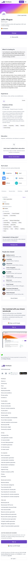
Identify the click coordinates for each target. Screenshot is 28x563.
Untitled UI (19, 554)
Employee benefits (5, 390)
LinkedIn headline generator (8, 521)
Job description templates (7, 460)
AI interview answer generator (8, 519)
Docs (2, 385)
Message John (14, 244)
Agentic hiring (4, 469)
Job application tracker (7, 437)
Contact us (4, 397)
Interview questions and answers (9, 422)
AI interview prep (5, 447)
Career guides (4, 415)
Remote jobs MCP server (7, 505)
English (14, 558)
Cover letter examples (6, 420)
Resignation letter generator (8, 523)
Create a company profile (7, 471)
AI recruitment (4, 467)
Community (4, 383)
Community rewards (6, 429)
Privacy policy (4, 395)
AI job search (4, 410)
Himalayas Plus (5, 435)
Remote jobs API (5, 502)
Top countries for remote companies (10, 494)
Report (24, 197)
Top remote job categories (7, 484)
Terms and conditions (6, 392)
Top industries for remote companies (10, 496)
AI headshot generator (6, 444)
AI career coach (5, 449)
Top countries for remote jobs (8, 489)
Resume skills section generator (9, 516)
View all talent (14, 298)
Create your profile (5, 403)
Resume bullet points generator (8, 514)
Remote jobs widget (6, 427)
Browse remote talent (14, 156)
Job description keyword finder (8, 507)
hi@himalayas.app (5, 369)
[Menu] (25, 2)
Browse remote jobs (6, 406)
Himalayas (4, 191)
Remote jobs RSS (5, 424)
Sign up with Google (15, 323)
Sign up (14, 327)
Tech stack (3, 388)
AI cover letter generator (7, 442)
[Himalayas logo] (6, 2)
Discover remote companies (8, 408)
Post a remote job (5, 455)
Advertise (3, 476)
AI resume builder (5, 440)
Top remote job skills (6, 487)
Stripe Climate (6, 358)
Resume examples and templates (9, 417)
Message (14, 33)
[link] (4, 191)
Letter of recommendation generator (10, 526)
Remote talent (12, 191)
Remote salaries (5, 482)
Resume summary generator (8, 512)
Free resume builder (6, 509)
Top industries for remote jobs (8, 492)
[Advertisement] (14, 43)
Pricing (2, 474)
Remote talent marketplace (7, 464)
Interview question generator (8, 462)
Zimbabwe (20, 191)
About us (3, 381)
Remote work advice (6, 413)
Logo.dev (9, 555)
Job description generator (7, 457)
